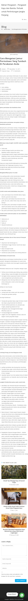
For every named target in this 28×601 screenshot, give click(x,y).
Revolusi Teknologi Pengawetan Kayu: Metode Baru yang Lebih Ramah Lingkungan (14, 531)
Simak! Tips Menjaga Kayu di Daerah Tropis (14, 481)
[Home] (1, 29)
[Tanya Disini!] (21, 595)
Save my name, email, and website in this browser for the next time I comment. (12, 575)
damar (4, 69)
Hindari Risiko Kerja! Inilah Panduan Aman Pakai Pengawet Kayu (14, 507)
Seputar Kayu (6, 71)
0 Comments (16, 71)
